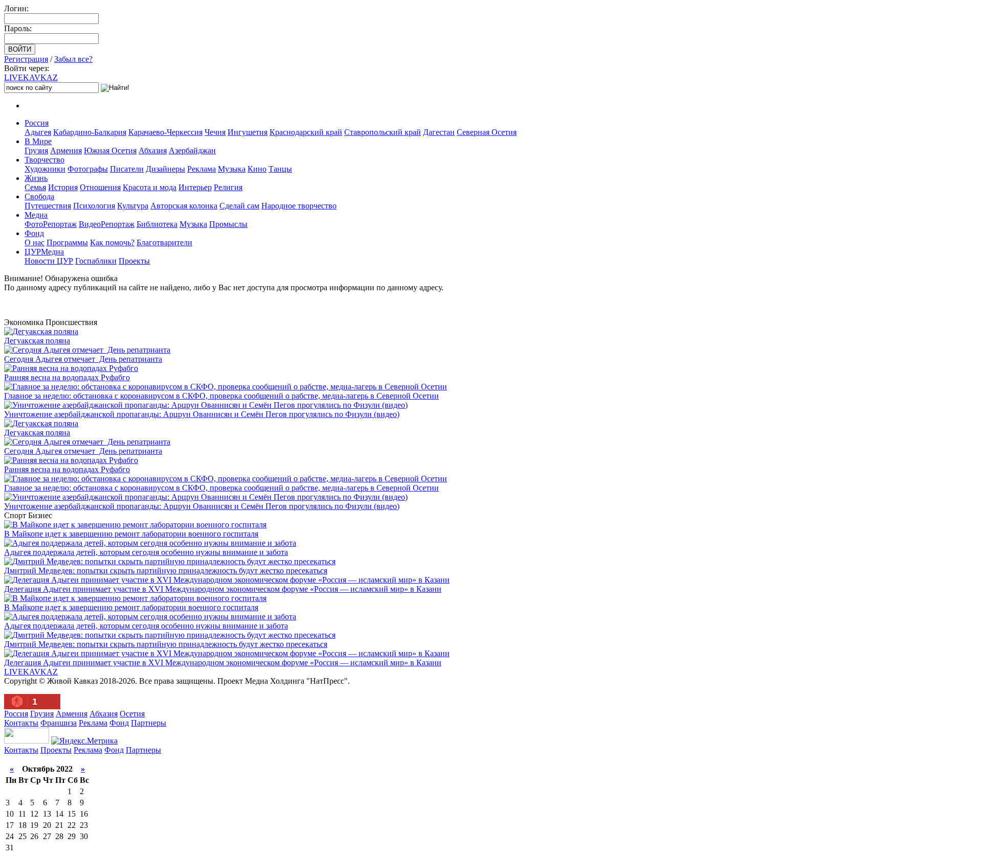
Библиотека (157, 224)
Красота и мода (149, 187)
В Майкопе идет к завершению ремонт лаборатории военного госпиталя (131, 533)
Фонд (34, 233)
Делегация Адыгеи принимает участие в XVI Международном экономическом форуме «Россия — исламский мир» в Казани (222, 589)
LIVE (31, 77)
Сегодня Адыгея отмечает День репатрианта (83, 359)
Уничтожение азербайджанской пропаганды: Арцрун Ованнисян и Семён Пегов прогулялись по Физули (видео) (201, 414)
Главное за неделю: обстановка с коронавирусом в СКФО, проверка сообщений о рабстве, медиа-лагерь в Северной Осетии (221, 395)
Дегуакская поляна (37, 340)
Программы (67, 242)
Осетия (132, 713)
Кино (257, 169)
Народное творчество (299, 205)
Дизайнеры (165, 169)
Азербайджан (192, 150)
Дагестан (439, 132)
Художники (45, 169)
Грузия (36, 150)
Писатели (127, 169)
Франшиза (58, 722)
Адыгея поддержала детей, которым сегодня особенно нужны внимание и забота (146, 552)
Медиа (36, 215)
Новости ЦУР (49, 261)
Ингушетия (247, 132)
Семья (35, 187)
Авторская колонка (183, 205)
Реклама (201, 169)
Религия (228, 187)
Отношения (100, 187)
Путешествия (48, 205)
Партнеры (148, 722)
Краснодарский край (306, 132)
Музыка (232, 169)
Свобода (39, 196)
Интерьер (195, 187)
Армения (66, 150)
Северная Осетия (487, 132)
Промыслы (228, 224)
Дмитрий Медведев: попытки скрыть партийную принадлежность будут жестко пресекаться (165, 570)
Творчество (44, 159)
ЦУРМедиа (44, 251)
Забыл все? (73, 59)
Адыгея (38, 132)
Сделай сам (239, 205)
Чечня (215, 132)
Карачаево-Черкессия (165, 132)
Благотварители (164, 242)
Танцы (280, 169)
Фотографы (88, 169)
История (63, 187)
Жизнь (36, 178)
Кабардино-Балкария (89, 132)
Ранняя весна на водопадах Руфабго (67, 377)
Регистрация (26, 59)
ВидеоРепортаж (107, 224)
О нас (34, 242)
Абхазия (153, 150)
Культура (132, 205)
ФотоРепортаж (51, 224)
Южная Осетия (110, 150)
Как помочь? (112, 242)
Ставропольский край (382, 132)
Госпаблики (96, 261)
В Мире (38, 141)
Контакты (21, 722)
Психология (94, 205)
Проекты (134, 261)
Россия (37, 123)
